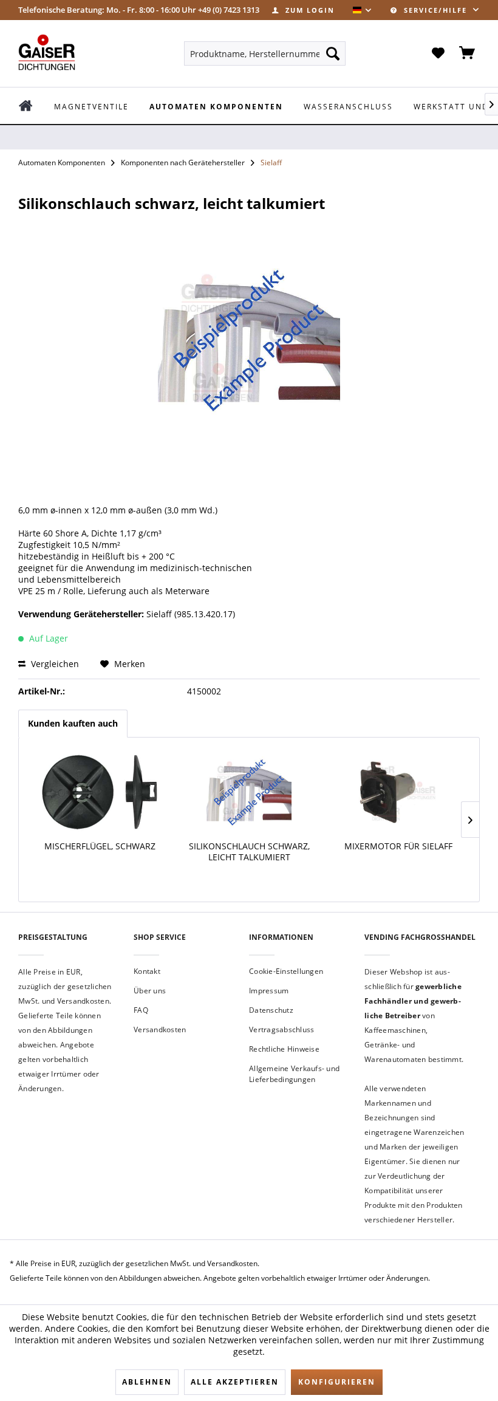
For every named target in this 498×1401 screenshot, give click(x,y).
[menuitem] (303, 10)
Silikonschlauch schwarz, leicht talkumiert (249, 852)
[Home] (34, 105)
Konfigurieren (336, 1382)
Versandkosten (160, 1029)
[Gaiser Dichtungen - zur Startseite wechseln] (46, 52)
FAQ (141, 1010)
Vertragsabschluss (281, 1029)
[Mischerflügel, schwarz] (99, 792)
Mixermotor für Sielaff (398, 846)
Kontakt (147, 971)
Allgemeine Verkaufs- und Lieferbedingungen (294, 1073)
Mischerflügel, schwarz (99, 846)
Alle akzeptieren (235, 1382)
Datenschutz (271, 1010)
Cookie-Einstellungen (286, 971)
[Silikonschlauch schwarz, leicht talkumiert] (249, 792)
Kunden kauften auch (73, 723)
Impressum (268, 990)
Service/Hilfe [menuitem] (435, 10)
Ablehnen (147, 1382)
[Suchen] (333, 53)
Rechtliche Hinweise (284, 1049)
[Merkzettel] (438, 53)
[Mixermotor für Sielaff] (398, 792)
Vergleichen (54, 664)
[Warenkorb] (467, 53)
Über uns (150, 990)
